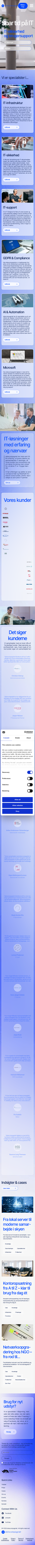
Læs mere (6, 1188)
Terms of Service (21, 1539)
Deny (17, 811)
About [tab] (29, 738)
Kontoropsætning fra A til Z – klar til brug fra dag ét (17, 1288)
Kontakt (7, 48)
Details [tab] (17, 738)
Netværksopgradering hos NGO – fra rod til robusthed (17, 1352)
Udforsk (7, 127)
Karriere (4, 1501)
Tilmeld (6, 1458)
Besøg (8, 1432)
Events (4, 1497)
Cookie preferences (5, 1539)
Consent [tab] (6, 738)
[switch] (30, 778)
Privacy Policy (13, 1539)
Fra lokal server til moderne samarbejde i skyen (17, 1224)
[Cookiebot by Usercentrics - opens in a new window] (25, 732)
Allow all (17, 799)
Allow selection (17, 805)
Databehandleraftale (30, 1539)
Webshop (22, 6)
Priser (3, 1487)
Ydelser (4, 1484)
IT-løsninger (9, 42)
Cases (3, 1491)
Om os (8, 483)
